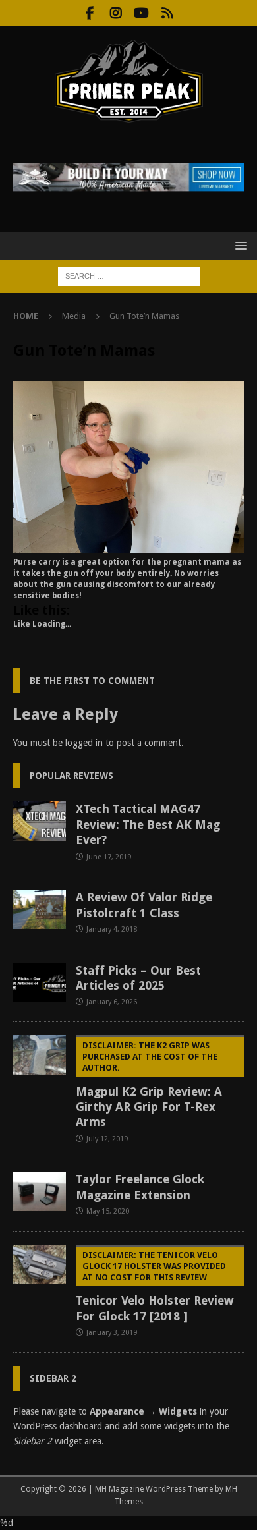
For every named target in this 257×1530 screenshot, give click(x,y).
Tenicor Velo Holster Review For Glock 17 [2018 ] (155, 1286)
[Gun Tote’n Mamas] (128, 546)
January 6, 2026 (111, 1002)
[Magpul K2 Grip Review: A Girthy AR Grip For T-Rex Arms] (39, 1055)
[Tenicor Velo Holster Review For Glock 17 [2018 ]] (39, 1264)
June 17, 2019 (108, 857)
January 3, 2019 (111, 1332)
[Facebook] (89, 13)
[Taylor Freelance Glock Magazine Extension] (39, 1191)
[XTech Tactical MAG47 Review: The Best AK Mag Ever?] (39, 821)
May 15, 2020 (107, 1211)
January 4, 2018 (111, 929)
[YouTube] (141, 13)
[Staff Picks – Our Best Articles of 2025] (39, 982)
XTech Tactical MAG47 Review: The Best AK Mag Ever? (148, 824)
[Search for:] (129, 275)
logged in (84, 742)
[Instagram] (115, 13)
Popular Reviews (71, 775)
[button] (239, 245)
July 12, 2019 (107, 1139)
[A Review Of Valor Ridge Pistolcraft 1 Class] (39, 909)
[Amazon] (167, 13)
